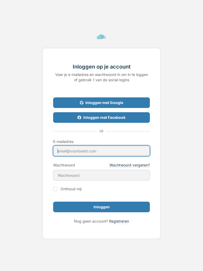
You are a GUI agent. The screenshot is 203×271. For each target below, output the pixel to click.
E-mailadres (63, 141)
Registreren (119, 221)
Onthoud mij (71, 189)
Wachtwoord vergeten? (129, 165)
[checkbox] (55, 189)
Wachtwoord (64, 165)
